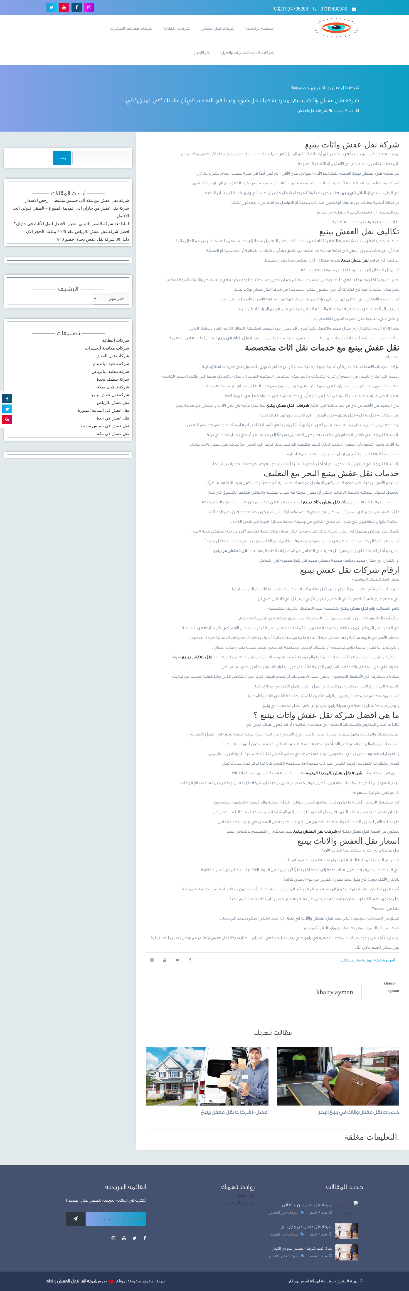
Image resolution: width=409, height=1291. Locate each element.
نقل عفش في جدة (113, 418)
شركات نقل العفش (217, 28)
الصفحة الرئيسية (259, 28)
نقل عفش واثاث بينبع (321, 502)
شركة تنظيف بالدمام (111, 363)
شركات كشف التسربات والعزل (247, 52)
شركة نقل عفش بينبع (110, 395)
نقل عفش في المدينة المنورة (103, 410)
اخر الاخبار (202, 52)
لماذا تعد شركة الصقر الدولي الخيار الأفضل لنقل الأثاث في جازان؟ (71, 224)
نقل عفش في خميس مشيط (104, 426)
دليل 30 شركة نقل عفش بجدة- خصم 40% (92, 239)
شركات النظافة (176, 28)
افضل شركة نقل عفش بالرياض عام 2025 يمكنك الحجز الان (77, 231)
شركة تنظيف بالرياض (110, 371)
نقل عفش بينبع (373, 347)
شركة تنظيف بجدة (113, 379)
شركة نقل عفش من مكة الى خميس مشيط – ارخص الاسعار (77, 200)
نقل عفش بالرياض (113, 402)
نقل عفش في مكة (113, 433)
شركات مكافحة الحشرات (131, 28)
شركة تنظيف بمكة (113, 387)
